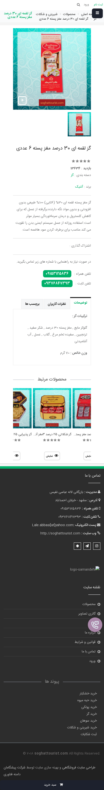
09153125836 (57, 274)
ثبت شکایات (89, 734)
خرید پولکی (89, 707)
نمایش (49, 456)
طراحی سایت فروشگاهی (78, 768)
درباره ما (90, 633)
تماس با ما (89, 652)
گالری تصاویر (87, 614)
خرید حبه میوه (87, 700)
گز (72, 175)
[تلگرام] (87, 546)
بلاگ (92, 623)
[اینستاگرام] (96, 546)
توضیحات (80, 303)
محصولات (89, 604)
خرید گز (92, 714)
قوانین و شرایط (85, 642)
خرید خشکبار (88, 694)
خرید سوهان (88, 721)
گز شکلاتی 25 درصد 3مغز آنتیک (50, 434)
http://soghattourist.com (60, 533)
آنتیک (79, 187)
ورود (92, 661)
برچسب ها (32, 304)
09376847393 (57, 283)
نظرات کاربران (57, 304)
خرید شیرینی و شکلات (82, 728)
